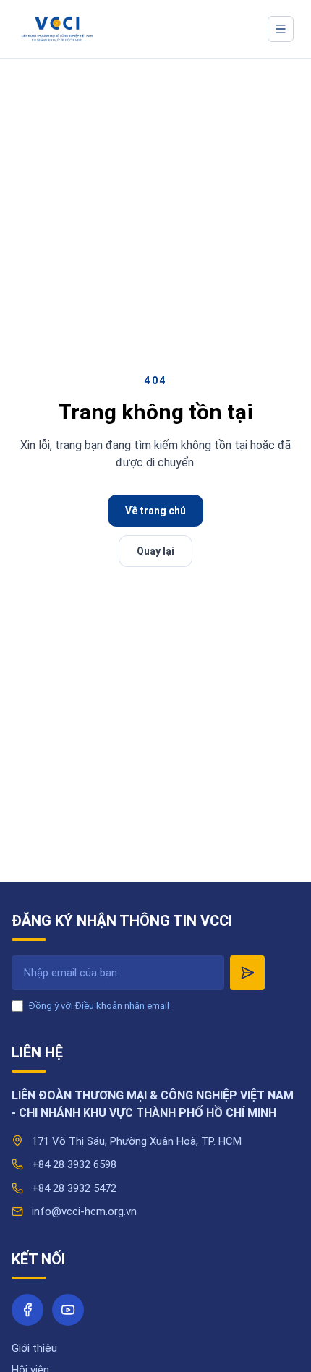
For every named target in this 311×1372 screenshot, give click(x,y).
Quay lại (155, 551)
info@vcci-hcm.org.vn (84, 1211)
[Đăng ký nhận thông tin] (247, 972)
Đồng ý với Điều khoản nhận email (99, 1005)
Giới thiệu (34, 1348)
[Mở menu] (281, 29)
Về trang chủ (155, 510)
